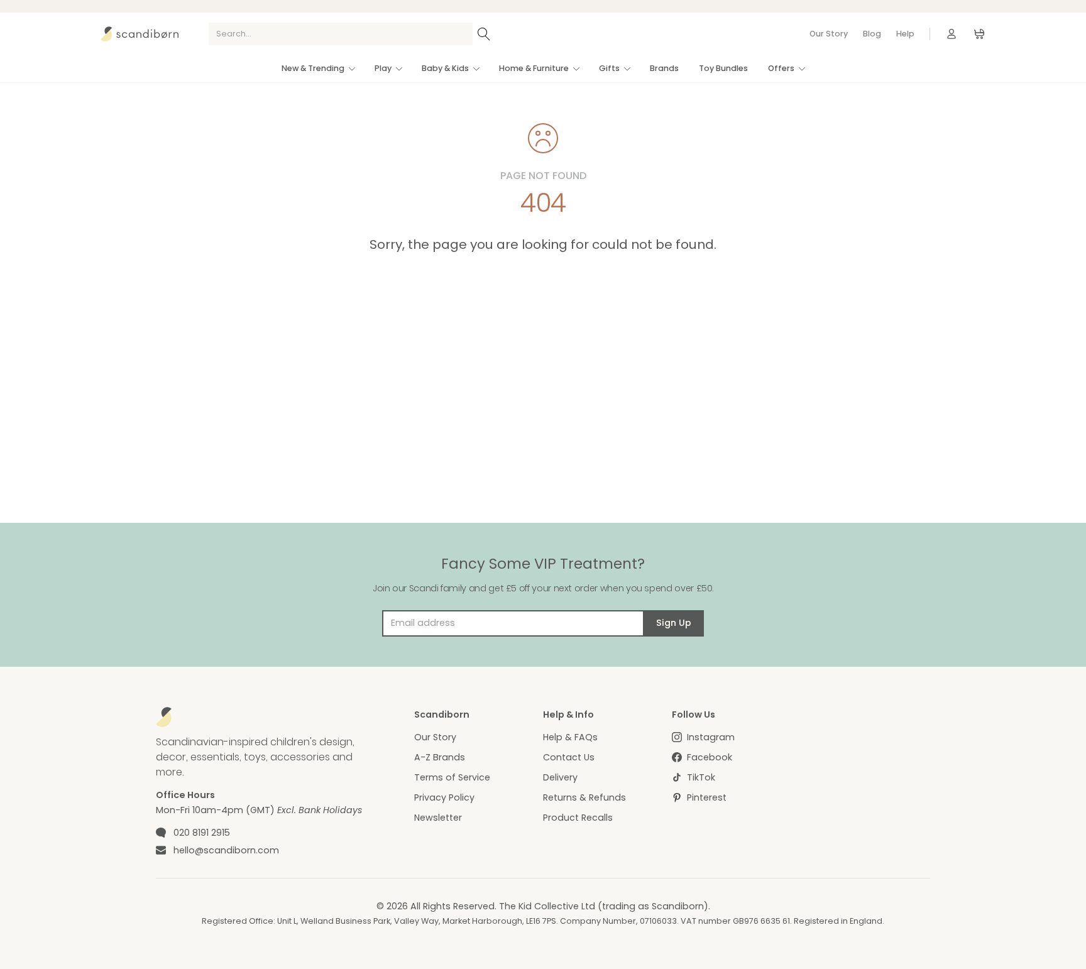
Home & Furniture (534, 68)
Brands (664, 68)
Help (905, 33)
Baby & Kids (445, 68)
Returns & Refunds (584, 797)
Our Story (828, 33)
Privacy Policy (444, 797)
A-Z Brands (439, 757)
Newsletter (438, 817)
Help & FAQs (570, 737)
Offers (781, 68)
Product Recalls (578, 817)
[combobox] (341, 34)
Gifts (609, 68)
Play (383, 68)
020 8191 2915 (201, 832)
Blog (872, 33)
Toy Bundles (723, 68)
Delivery (560, 777)
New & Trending (313, 68)
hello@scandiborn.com (226, 850)
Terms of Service (452, 777)
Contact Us (569, 757)
